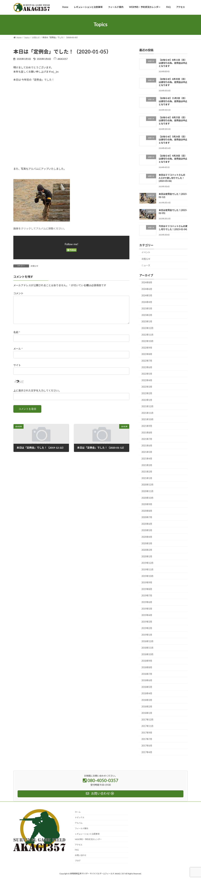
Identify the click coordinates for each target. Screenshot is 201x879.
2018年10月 (147, 654)
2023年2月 (146, 315)
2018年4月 (146, 694)
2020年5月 (146, 530)
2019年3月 (146, 622)
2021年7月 (146, 439)
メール (18, 349)
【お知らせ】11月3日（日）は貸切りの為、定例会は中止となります (173, 101)
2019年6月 (146, 602)
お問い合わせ (80, 855)
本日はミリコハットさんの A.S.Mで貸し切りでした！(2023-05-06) (172, 178)
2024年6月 (146, 289)
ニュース (145, 265)
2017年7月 (146, 739)
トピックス (79, 817)
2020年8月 (146, 511)
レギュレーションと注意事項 (87, 834)
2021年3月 (146, 465)
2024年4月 (146, 302)
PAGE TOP (193, 850)
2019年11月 (147, 570)
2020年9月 (146, 504)
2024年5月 (146, 296)
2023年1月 (146, 322)
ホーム (78, 812)
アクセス (78, 845)
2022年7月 (146, 361)
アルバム (78, 823)
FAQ (77, 850)
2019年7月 (146, 596)
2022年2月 (146, 393)
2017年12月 (147, 720)
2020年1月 (146, 556)
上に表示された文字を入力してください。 (37, 390)
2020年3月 (146, 543)
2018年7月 (146, 674)
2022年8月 (146, 354)
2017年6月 (146, 746)
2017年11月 (147, 726)
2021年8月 (146, 433)
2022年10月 (147, 341)
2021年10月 (147, 419)
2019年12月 (147, 563)
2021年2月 (146, 472)
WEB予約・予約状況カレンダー (88, 839)
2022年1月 (146, 400)
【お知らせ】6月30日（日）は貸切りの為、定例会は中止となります (173, 82)
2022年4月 (146, 380)
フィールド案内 (81, 828)
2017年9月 (146, 733)
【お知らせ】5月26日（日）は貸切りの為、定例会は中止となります (173, 140)
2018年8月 (146, 667)
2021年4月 (146, 459)
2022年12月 (147, 328)
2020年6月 (146, 524)
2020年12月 (147, 485)
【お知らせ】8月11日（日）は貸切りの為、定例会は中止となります (173, 63)
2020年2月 (146, 550)
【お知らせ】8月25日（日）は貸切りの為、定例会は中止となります (173, 120)
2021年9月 (146, 426)
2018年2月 (146, 707)
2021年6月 (146, 446)
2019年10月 (147, 576)
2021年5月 (146, 452)
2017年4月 (146, 752)
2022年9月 (146, 348)
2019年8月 (146, 589)
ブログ (78, 861)
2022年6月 (146, 367)
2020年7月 (146, 517)
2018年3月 (146, 700)
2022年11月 (147, 335)
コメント (18, 293)
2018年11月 (147, 648)
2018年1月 (146, 713)
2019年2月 (146, 628)
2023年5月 (146, 309)
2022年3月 (146, 387)
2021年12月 (147, 406)
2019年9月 (146, 583)
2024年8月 (146, 283)
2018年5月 (146, 687)
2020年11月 (147, 491)
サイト (17, 365)
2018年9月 (146, 661)
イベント (145, 252)
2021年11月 (147, 413)
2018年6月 (146, 680)
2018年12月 (147, 641)
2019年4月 (146, 615)
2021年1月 (146, 478)
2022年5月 (146, 374)
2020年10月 (147, 498)
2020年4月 (146, 537)
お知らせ (34, 266)
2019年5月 (146, 609)
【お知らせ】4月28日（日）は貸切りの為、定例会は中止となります (173, 159)
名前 (16, 332)
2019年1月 (146, 635)
